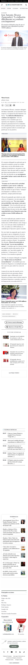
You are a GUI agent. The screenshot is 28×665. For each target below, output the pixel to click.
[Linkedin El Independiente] (20, 652)
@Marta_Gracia (5, 100)
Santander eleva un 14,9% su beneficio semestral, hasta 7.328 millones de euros (17, 353)
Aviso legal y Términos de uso (19, 656)
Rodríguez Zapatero (6, 605)
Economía (15, 8)
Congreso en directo (18, 1)
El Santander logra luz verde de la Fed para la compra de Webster (17, 345)
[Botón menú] (2, 5)
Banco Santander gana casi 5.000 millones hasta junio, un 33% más (13, 301)
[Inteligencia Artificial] (8, 631)
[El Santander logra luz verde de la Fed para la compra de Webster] (6, 345)
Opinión (3, 8)
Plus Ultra (3, 602)
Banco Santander (6, 314)
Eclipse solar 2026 (5, 598)
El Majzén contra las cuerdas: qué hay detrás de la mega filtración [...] (15, 461)
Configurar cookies (19, 659)
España (9, 8)
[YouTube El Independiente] (12, 652)
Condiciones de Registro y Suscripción (14, 657)
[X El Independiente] (4, 652)
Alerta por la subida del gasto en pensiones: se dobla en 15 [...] (16, 441)
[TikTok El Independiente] (24, 652)
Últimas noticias (11, 1)
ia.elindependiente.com (8, 634)
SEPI (2, 600)
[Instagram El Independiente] (16, 652)
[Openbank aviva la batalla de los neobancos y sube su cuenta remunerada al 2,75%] (6, 338)
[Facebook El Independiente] (7, 652)
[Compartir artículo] (2, 105)
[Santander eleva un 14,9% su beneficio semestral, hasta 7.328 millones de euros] (6, 353)
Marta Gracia (5, 97)
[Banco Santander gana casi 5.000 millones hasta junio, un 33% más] (14, 292)
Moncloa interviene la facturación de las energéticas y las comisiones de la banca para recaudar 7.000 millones (13, 155)
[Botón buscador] (26, 5)
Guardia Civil (4, 609)
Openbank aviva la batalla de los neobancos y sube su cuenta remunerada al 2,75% (17, 338)
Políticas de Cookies (9, 659)
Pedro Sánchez (5, 607)
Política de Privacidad (7, 656)
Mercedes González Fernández (8, 613)
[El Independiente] (14, 5)
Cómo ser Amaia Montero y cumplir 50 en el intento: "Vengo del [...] (15, 435)
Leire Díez (3, 611)
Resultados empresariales (8, 316)
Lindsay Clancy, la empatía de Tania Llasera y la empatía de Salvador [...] (16, 454)
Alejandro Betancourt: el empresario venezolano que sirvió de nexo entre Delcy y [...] (16, 447)
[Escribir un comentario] (14, 105)
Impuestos (15, 314)
